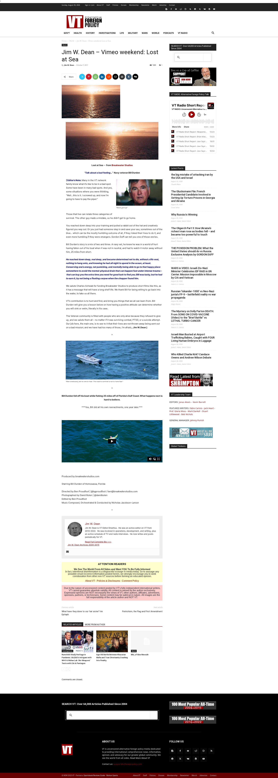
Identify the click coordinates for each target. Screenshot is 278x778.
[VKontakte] (204, 9)
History (90, 33)
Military (133, 33)
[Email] (115, 77)
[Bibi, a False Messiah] (146, 641)
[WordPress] (209, 9)
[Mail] (176, 9)
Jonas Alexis (184, 402)
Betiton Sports (112, 775)
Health (78, 33)
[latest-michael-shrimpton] (191, 385)
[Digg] (135, 77)
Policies (115, 5)
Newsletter (145, 5)
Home (64, 41)
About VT (100, 5)
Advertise (162, 5)
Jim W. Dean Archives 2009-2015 (83, 545)
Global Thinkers (178, 446)
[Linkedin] (102, 77)
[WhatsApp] (95, 77)
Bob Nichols (187, 414)
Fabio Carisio (196, 408)
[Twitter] (200, 9)
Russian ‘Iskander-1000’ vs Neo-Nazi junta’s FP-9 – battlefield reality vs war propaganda (193, 294)
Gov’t (67, 33)
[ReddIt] (109, 77)
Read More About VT (140, 758)
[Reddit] (181, 9)
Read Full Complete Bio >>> (98, 542)
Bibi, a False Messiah (139, 655)
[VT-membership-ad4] (192, 85)
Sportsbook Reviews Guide (94, 775)
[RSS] (190, 9)
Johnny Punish (197, 420)
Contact (172, 5)
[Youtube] (214, 9)
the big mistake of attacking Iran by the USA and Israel (192, 176)
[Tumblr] (129, 77)
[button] (212, 33)
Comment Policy (130, 581)
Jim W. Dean (69, 65)
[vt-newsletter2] (191, 437)
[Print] (122, 77)
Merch (154, 5)
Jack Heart (209, 408)
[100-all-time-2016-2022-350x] (192, 723)
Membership (134, 5)
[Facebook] (171, 9)
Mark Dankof (194, 411)
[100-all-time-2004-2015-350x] (192, 709)
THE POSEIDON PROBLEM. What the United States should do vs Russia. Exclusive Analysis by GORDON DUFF (192, 251)
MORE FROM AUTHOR (95, 624)
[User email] (67, 551)
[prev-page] (63, 669)
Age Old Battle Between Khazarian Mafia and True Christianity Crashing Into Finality (112, 658)
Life (122, 33)
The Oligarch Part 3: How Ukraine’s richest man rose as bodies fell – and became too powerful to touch (193, 231)
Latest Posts (177, 168)
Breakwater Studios (122, 165)
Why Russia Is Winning (184, 214)
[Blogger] (166, 9)
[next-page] (68, 669)
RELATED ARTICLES (72, 624)
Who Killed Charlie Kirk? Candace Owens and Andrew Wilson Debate (191, 356)
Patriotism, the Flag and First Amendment (142, 611)
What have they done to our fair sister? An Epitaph (82, 613)
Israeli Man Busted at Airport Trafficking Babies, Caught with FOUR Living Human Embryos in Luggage (193, 337)
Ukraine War (101, 651)
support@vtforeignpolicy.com (128, 764)
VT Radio (183, 33)
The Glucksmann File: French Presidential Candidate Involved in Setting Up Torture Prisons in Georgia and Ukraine (193, 196)
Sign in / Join (89, 5)
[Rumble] (185, 9)
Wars (145, 33)
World (155, 33)
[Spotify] (195, 9)
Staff (108, 5)
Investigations (107, 33)
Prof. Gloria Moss (177, 411)
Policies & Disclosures (108, 581)
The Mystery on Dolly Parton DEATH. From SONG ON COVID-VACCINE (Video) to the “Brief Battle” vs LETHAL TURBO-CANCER (192, 316)
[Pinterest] (89, 77)
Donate (123, 5)
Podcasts (168, 33)
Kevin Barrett (199, 402)
